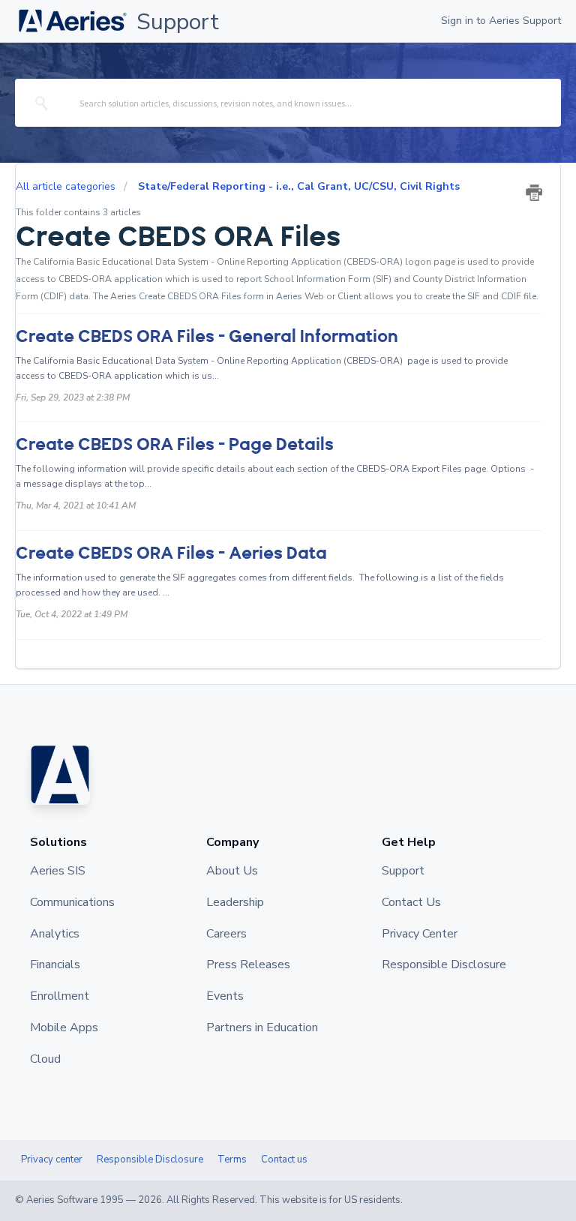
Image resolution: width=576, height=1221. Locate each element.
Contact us (284, 1159)
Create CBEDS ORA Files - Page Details (175, 444)
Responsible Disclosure (150, 1159)
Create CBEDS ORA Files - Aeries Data (171, 553)
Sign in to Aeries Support (501, 21)
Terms (232, 1159)
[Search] (42, 103)
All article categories (67, 186)
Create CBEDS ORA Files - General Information (207, 336)
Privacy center (51, 1159)
